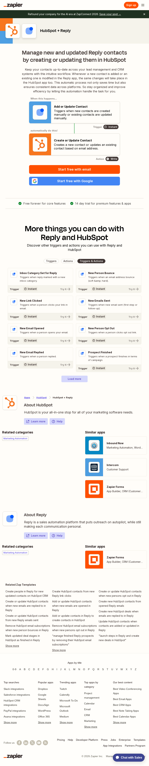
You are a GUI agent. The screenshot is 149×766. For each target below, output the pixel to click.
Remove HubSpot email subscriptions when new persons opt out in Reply (74, 628)
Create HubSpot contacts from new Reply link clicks (73, 593)
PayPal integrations (15, 710)
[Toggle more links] (27, 646)
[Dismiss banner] (144, 14)
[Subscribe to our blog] (45, 742)
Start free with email (74, 169)
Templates (139, 739)
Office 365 (44, 716)
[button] (74, 181)
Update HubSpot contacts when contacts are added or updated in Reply (119, 626)
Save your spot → (110, 14)
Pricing (61, 739)
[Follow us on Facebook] (19, 742)
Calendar (89, 703)
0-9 (14, 669)
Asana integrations (14, 716)
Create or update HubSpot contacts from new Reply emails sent (26, 618)
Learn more (38, 421)
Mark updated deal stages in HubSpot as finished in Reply (22, 638)
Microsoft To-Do (69, 700)
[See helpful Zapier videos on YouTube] (38, 742)
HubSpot (41, 397)
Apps (27, 397)
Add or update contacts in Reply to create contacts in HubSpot (73, 618)
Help (60, 421)
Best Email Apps (122, 699)
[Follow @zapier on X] (32, 742)
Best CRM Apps (122, 704)
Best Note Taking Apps (126, 710)
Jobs (113, 739)
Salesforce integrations (17, 694)
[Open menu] (143, 5)
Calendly (65, 694)
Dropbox (43, 688)
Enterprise (125, 739)
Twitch (63, 688)
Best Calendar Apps (124, 716)
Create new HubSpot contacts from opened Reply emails (120, 603)
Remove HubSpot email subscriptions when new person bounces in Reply (27, 628)
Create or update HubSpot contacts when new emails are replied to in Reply (26, 606)
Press (104, 739)
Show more (10, 722)
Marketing (90, 720)
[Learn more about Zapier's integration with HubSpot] (9, 402)
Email (87, 709)
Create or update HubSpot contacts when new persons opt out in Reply (120, 593)
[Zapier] (13, 5)
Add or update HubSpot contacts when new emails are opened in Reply (72, 606)
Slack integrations (14, 688)
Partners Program (135, 745)
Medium (64, 716)
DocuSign (43, 704)
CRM (87, 715)
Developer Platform (87, 739)
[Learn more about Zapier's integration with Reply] (9, 518)
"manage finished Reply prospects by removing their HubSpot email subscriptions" (73, 640)
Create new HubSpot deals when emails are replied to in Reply (118, 613)
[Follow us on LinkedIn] (25, 742)
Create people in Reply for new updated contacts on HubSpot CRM (26, 593)
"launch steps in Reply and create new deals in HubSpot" (119, 638)
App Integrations (112, 745)
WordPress (44, 710)
